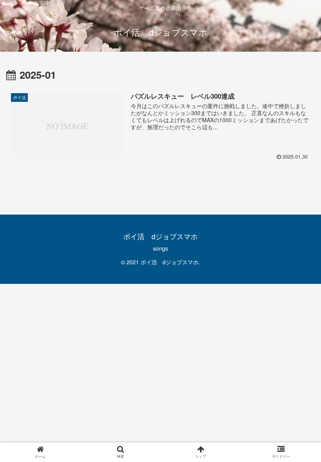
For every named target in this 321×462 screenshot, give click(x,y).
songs (160, 248)
